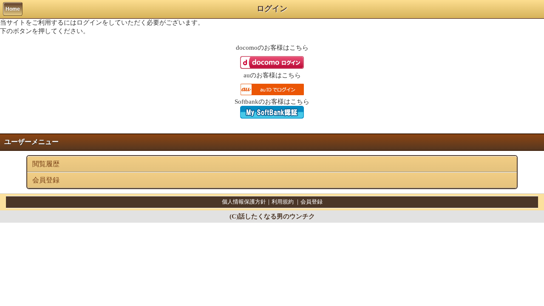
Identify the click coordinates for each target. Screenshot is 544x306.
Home (13, 9)
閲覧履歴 (46, 163)
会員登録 (46, 180)
